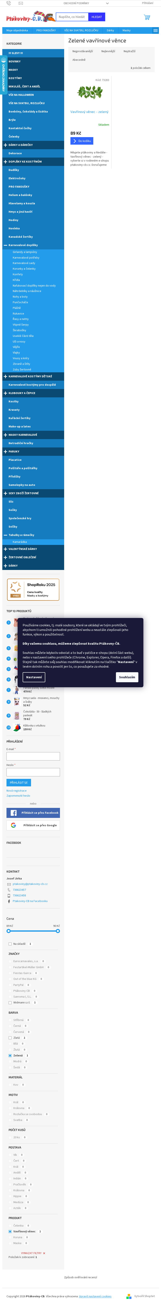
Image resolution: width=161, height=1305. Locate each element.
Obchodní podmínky (76, 3)
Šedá (19, 1067)
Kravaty (14, 410)
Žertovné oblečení (22, 557)
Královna (21, 1108)
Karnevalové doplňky (23, 245)
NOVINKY (15, 61)
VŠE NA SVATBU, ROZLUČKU (27, 103)
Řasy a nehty (21, 319)
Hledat (97, 17)
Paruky (14, 452)
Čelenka (21, 1226)
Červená (21, 1032)
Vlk (17, 1155)
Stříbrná (21, 1020)
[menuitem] (17, 30)
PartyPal (21, 985)
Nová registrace (16, 791)
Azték (19, 1208)
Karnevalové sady (24, 263)
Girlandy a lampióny (25, 252)
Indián (19, 1178)
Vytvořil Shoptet (144, 1296)
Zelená (20, 1056)
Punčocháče (20, 302)
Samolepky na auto (22, 485)
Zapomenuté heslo (18, 796)
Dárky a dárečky (21, 145)
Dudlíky (14, 170)
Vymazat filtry (31, 1253)
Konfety (18, 274)
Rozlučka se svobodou (30, 1114)
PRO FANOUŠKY (19, 187)
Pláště (17, 308)
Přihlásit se (19, 782)
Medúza (21, 1202)
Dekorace (15, 153)
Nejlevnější (108, 51)
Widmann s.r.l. (24, 1003)
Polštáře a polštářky (23, 468)
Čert (18, 1161)
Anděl (19, 1173)
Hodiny (13, 220)
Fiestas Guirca (25, 973)
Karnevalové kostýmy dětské (30, 376)
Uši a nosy (19, 342)
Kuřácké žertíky (19, 418)
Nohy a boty (20, 297)
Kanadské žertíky (21, 237)
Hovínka (14, 228)
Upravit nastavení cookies (95, 1296)
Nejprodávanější (83, 51)
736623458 (19, 895)
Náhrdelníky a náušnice (27, 291)
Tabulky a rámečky (21, 535)
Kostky (13, 401)
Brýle (12, 120)
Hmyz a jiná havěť (20, 212)
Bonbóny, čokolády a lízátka (28, 112)
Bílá (18, 1044)
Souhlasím (127, 677)
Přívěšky (14, 477)
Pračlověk (22, 1184)
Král (18, 1102)
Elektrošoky (17, 178)
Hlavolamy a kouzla (22, 203)
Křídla (16, 280)
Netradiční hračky (21, 443)
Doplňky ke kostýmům (25, 162)
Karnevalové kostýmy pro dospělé (32, 385)
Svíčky (13, 527)
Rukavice (18, 314)
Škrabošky (19, 330)
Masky (13, 70)
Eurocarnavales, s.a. (28, 961)
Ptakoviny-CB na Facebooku (30, 901)
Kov (18, 1085)
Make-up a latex (20, 426)
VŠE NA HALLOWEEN (21, 95)
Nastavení (34, 677)
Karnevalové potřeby (26, 258)
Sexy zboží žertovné (24, 493)
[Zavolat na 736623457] (12, 3)
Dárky (13, 566)
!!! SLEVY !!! (16, 53)
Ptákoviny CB (24, 991)
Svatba (20, 1120)
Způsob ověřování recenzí (80, 1277)
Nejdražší (129, 51)
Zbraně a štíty (21, 364)
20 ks (19, 1137)
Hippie (20, 1196)
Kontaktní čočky (20, 128)
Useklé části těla (23, 336)
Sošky (13, 510)
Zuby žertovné (22, 370)
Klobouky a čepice (22, 393)
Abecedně (79, 60)
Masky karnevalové (23, 435)
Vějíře (16, 347)
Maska (20, 1243)
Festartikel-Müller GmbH (31, 967)
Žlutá (19, 1050)
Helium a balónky (20, 195)
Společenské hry (20, 518)
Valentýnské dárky (23, 549)
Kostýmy (15, 78)
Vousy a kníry (21, 358)
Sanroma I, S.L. (25, 997)
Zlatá (19, 1038)
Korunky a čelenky (24, 269)
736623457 (19, 890)
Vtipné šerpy (21, 325)
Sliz (11, 502)
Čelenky (14, 137)
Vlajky (16, 353)
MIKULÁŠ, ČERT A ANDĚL (24, 87)
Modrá (20, 1061)
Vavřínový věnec (27, 1231)
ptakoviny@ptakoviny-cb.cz (30, 884)
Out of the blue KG (27, 979)
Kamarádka (20, 542)
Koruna (20, 1237)
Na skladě (22, 944)
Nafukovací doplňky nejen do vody (34, 286)
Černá (19, 1026)
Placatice (15, 460)
